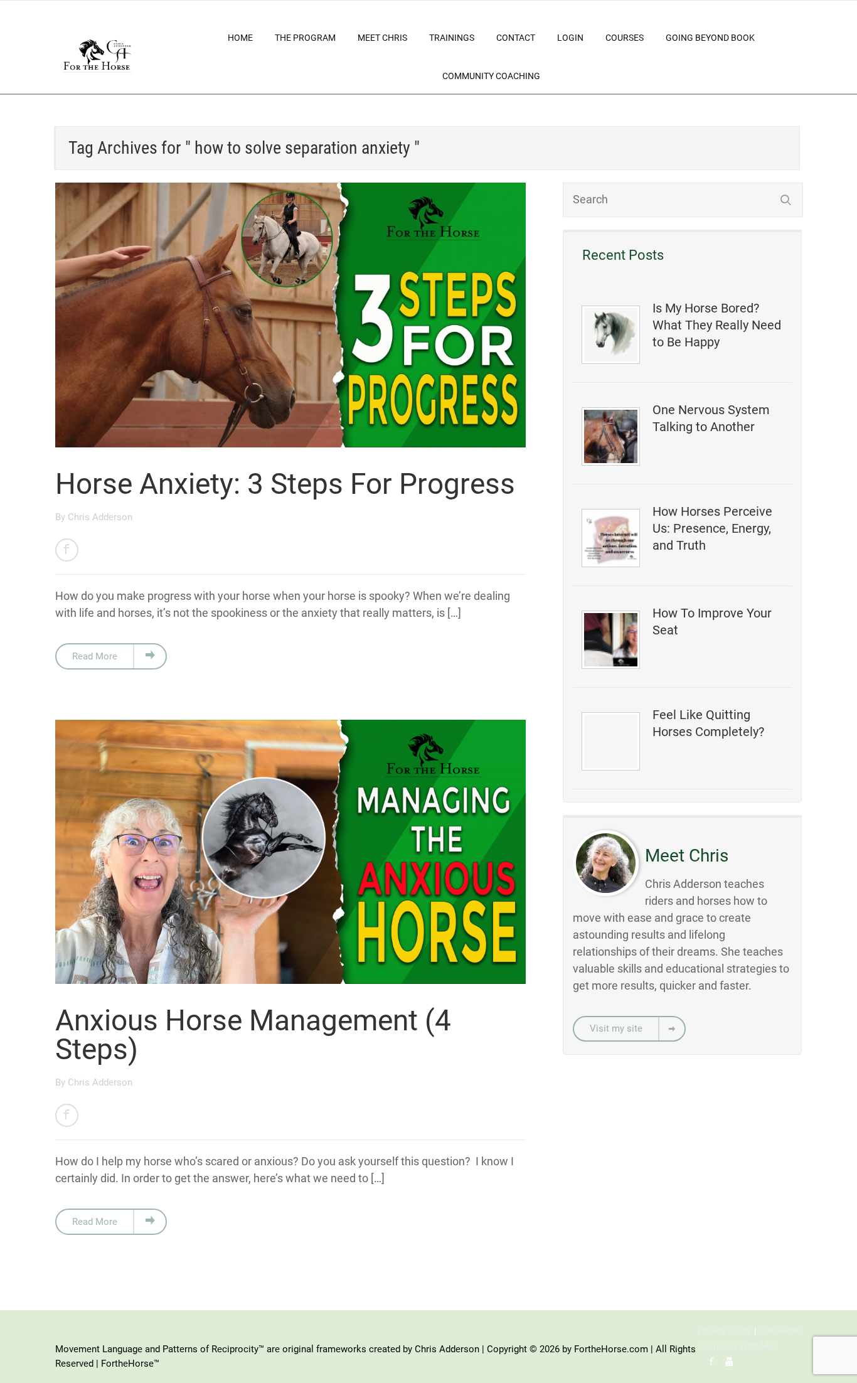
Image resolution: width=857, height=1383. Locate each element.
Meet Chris (382, 38)
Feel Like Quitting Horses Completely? (708, 723)
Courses (624, 38)
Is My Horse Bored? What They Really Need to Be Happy (716, 325)
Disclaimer (782, 1330)
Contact (515, 38)
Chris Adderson (100, 517)
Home (240, 38)
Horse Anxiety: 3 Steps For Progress (285, 484)
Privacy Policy (724, 1330)
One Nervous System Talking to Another (711, 418)
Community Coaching (491, 76)
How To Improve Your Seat (712, 622)
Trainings (451, 38)
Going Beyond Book (710, 38)
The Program (305, 38)
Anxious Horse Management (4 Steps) (253, 1034)
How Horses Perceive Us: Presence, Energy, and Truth (712, 528)
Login (570, 38)
